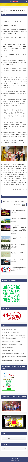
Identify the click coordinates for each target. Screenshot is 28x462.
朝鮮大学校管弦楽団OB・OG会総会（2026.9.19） (13, 360)
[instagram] (14, 458)
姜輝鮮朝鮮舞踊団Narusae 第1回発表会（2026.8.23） (13, 353)
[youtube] (17, 458)
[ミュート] (22, 428)
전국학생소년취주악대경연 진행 (9, 329)
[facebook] (10, 458)
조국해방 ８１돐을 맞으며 (7, 350)
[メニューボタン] (26, 1)
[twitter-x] (12, 458)
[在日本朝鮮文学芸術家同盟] (14, 1)
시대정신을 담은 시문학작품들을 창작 (10, 332)
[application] (14, 422)
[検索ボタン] (1, 1)
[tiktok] (15, 458)
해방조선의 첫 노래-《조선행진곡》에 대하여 (12, 344)
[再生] (3, 428)
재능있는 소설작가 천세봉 (7, 347)
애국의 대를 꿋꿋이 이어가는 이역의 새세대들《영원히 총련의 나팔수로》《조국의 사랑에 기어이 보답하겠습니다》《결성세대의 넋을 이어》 (14, 337)
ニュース (4, 14)
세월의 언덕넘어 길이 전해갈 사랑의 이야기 (11, 341)
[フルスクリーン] (24, 428)
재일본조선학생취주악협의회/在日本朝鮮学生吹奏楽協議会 (14, 357)
